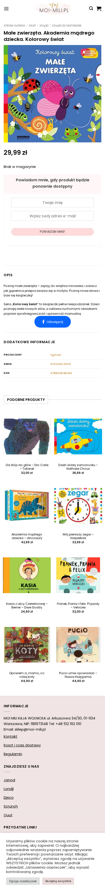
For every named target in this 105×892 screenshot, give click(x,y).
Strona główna (14, 26)
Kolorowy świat (61, 364)
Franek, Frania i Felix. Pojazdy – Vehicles (78, 606)
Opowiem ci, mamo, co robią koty (26, 675)
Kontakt (10, 736)
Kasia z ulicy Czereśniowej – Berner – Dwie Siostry (27, 606)
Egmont (56, 355)
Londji (9, 788)
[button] (6, 8)
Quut (8, 815)
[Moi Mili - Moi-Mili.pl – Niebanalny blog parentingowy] (52, 8)
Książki (44, 26)
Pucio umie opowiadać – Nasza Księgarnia (78, 675)
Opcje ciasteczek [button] (23, 881)
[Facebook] (52, 322)
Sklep (32, 26)
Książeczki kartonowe (67, 26)
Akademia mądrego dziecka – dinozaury (26, 536)
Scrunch (11, 806)
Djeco (9, 797)
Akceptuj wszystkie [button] (58, 881)
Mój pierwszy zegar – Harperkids (78, 536)
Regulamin (13, 754)
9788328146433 (61, 373)
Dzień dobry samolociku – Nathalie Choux (78, 467)
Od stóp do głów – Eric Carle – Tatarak (27, 467)
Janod (9, 780)
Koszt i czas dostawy (22, 745)
